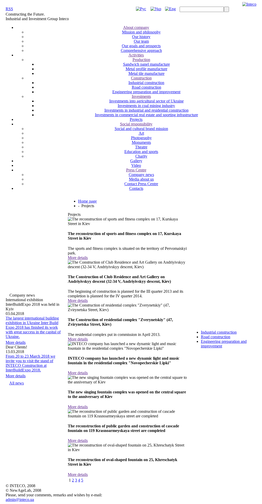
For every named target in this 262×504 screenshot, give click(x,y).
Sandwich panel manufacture (146, 64)
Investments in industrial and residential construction (146, 110)
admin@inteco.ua (20, 499)
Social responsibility (136, 124)
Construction (141, 78)
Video (136, 165)
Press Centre (136, 170)
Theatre (141, 147)
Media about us (141, 179)
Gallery (136, 161)
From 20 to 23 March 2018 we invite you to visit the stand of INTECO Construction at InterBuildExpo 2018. (30, 363)
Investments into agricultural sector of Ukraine (146, 101)
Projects (136, 119)
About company (136, 27)
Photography (141, 138)
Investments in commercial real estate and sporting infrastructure (146, 115)
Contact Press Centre (141, 184)
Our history (141, 36)
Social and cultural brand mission (141, 128)
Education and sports (141, 151)
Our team (141, 41)
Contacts (136, 188)
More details (16, 342)
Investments (141, 96)
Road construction (146, 87)
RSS (9, 9)
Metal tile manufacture (146, 73)
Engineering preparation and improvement (146, 92)
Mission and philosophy (141, 32)
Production (141, 59)
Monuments (141, 142)
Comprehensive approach (141, 50)
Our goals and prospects (141, 46)
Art (141, 133)
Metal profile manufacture (146, 69)
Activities (136, 55)
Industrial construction (146, 82)
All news (16, 383)
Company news (141, 174)
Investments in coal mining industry (146, 105)
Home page (87, 201)
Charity (141, 156)
